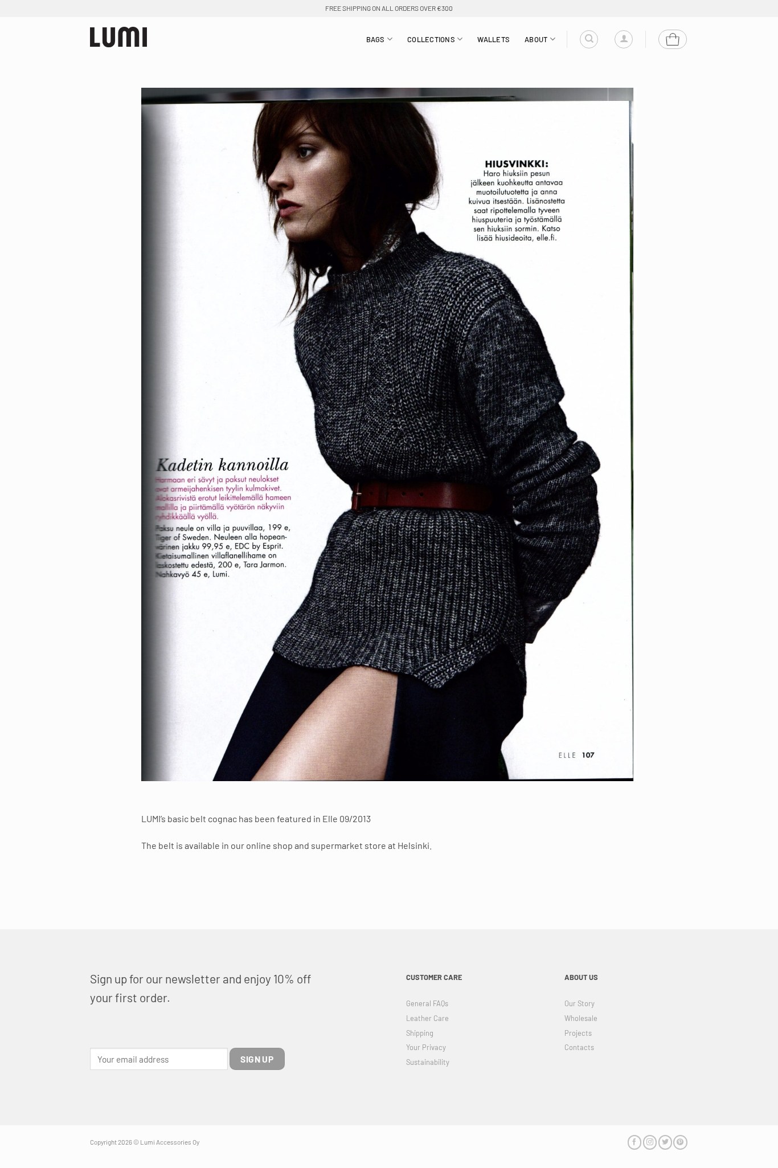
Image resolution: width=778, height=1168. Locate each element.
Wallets (493, 39)
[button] (624, 39)
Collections (431, 39)
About (536, 39)
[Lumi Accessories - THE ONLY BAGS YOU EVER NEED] (118, 37)
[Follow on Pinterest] (680, 1142)
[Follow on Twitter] (665, 1142)
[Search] (589, 39)
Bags (375, 39)
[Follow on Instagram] (650, 1142)
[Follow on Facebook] (634, 1142)
